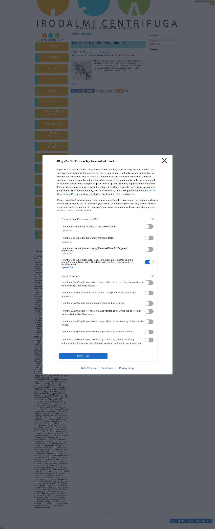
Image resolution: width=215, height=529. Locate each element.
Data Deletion (88, 368)
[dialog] (107, 264)
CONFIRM (83, 356)
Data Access (107, 368)
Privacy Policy (126, 368)
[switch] (149, 226)
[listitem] (107, 219)
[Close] (165, 161)
